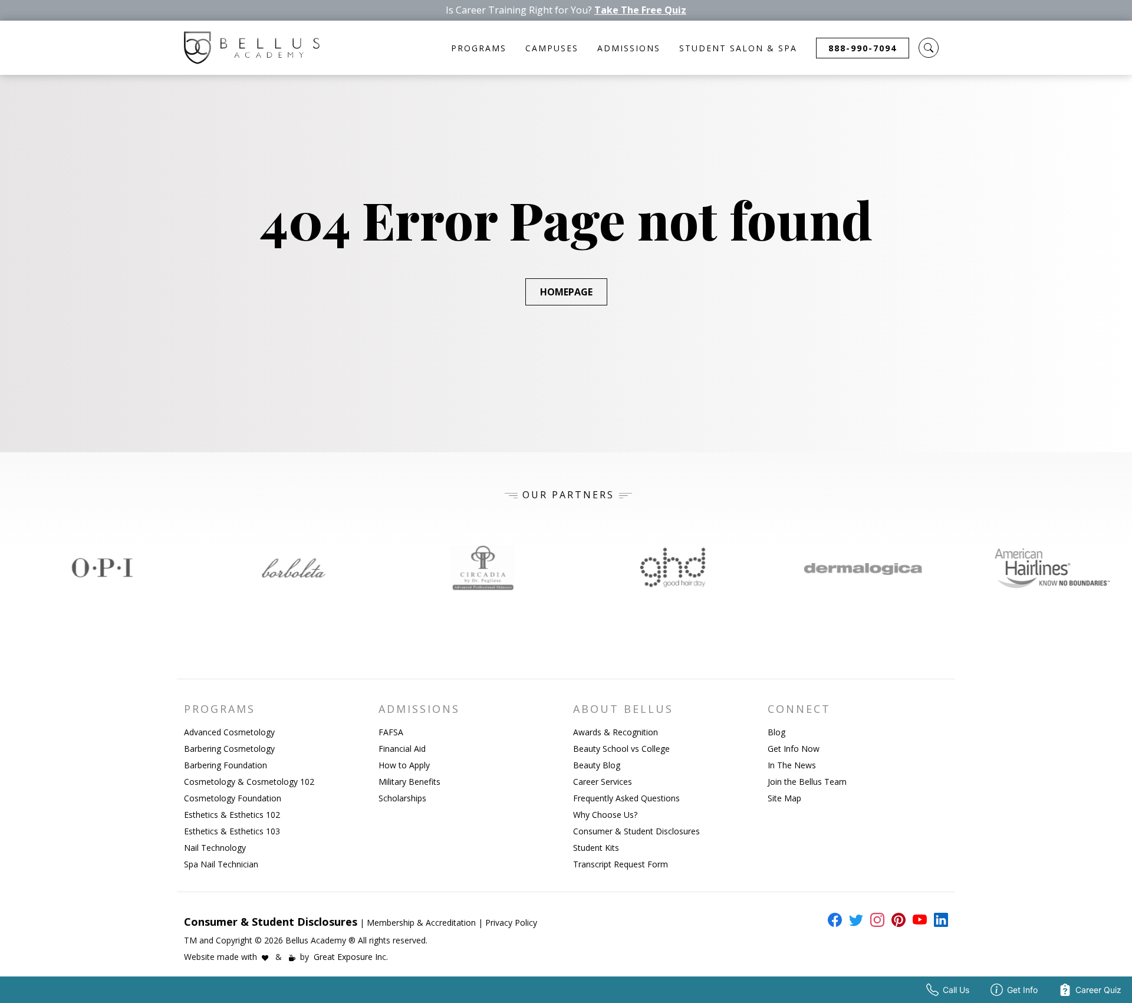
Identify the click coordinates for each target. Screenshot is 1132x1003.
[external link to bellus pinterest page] (896, 920)
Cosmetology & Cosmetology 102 (249, 781)
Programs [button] (478, 48)
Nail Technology (215, 847)
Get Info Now (794, 748)
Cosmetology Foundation (232, 798)
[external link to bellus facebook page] (832, 920)
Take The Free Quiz (640, 10)
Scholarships (402, 798)
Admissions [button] (628, 48)
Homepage (566, 291)
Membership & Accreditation (421, 922)
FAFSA (391, 732)
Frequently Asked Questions (626, 798)
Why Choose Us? (605, 814)
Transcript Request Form (620, 864)
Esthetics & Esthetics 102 (232, 814)
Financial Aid (402, 748)
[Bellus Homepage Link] (252, 47)
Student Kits (596, 847)
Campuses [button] (551, 48)
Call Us (956, 990)
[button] (929, 48)
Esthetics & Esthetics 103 (232, 831)
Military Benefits (409, 781)
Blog (776, 732)
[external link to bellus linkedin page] (938, 919)
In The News (792, 765)
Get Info (1022, 990)
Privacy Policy (511, 922)
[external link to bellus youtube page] (917, 920)
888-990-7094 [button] (862, 48)
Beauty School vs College (621, 748)
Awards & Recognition (615, 732)
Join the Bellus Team (807, 781)
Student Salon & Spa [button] (738, 48)
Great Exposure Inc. (351, 956)
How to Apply (404, 765)
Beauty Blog (596, 765)
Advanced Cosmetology (229, 732)
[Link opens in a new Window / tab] (95, 567)
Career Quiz (1098, 990)
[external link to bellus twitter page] (853, 920)
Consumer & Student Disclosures (636, 831)
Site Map (784, 798)
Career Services (602, 781)
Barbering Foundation (225, 765)
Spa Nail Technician (221, 864)
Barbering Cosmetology (229, 748)
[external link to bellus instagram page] (875, 920)
